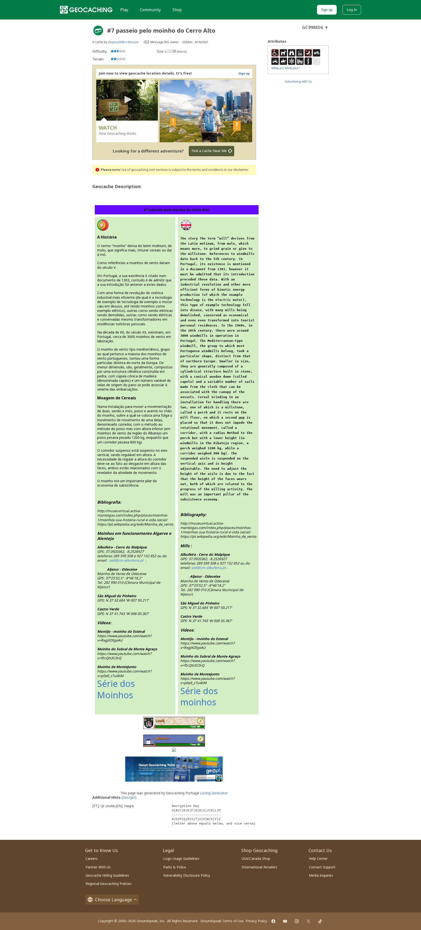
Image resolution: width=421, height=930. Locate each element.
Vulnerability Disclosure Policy (186, 875)
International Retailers (259, 867)
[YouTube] (285, 921)
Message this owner (164, 42)
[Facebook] (273, 921)
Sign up (327, 9)
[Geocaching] (86, 10)
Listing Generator (214, 793)
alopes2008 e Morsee (123, 42)
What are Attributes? (285, 68)
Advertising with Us (298, 81)
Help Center (318, 858)
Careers (92, 858)
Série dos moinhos (199, 696)
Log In (352, 9)
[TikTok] (320, 921)
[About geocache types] (98, 30)
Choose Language (113, 899)
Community (150, 9)
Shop (177, 9)
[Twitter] (308, 921)
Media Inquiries (321, 875)
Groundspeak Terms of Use (222, 921)
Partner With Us (98, 867)
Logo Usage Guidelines (181, 858)
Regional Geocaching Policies (109, 883)
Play (124, 9)
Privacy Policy (256, 921)
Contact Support (322, 867)
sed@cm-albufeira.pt (208, 567)
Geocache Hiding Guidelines (107, 875)
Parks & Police (174, 867)
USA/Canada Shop (256, 858)
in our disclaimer (236, 170)
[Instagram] (297, 921)
